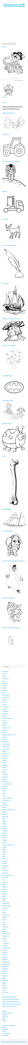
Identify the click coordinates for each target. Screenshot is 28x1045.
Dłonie (4, 716)
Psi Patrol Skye (7, 531)
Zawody (4, 987)
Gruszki (4, 737)
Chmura (4, 1027)
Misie (4, 819)
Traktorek (5, 134)
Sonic (4, 922)
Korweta (5, 283)
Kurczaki (5, 786)
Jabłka (4, 751)
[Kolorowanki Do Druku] (14, 5)
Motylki (4, 828)
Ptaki (3, 884)
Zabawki (5, 976)
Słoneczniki (5, 915)
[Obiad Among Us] (14, 129)
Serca (4, 910)
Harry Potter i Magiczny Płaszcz (13, 561)
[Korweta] (14, 313)
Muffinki (5, 831)
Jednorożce (5, 753)
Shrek (4, 912)
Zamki (4, 985)
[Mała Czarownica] (14, 622)
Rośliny (4, 894)
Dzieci (4, 725)
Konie (4, 767)
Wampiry (5, 957)
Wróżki (4, 971)
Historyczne (6, 746)
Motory (4, 823)
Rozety (4, 898)
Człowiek (5, 711)
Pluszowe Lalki (7, 400)
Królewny (5, 774)
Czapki (4, 704)
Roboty (4, 891)
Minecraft (5, 817)
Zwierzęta (5, 992)
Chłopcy (4, 699)
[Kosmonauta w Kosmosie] (14, 186)
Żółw (4, 1019)
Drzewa (4, 723)
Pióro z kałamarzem (9, 245)
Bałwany (5, 683)
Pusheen (5, 887)
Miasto (4, 812)
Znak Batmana (7, 376)
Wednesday (6, 962)
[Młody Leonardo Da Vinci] (14, 340)
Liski (3, 795)
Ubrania (4, 955)
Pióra (4, 856)
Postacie (5, 873)
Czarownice (6, 706)
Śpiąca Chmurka (7, 1013)
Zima (3, 990)
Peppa (4, 847)
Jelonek (5, 219)
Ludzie (4, 802)
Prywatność (23, 1042)
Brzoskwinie (6, 697)
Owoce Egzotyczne (8, 845)
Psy (3, 880)
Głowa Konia (6, 1033)
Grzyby (4, 739)
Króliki (4, 779)
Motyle (4, 826)
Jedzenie (5, 756)
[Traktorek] (14, 156)
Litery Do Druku (7, 798)
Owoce (4, 842)
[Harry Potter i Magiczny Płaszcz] (14, 593)
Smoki (4, 919)
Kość (4, 456)
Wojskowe (5, 969)
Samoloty (5, 908)
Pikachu (4, 852)
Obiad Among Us (8, 113)
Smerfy (4, 917)
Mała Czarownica (8, 598)
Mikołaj (4, 814)
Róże (3, 896)
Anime (4, 674)
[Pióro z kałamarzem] (14, 278)
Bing (3, 692)
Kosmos (4, 770)
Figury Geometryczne (9, 735)
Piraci (4, 47)
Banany (4, 685)
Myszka (4, 1015)
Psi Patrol (5, 877)
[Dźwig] (14, 214)
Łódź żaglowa (7, 509)
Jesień (4, 760)
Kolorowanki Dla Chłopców (10, 1001)
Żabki (4, 978)
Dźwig (4, 191)
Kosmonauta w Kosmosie (11, 161)
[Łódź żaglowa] (14, 526)
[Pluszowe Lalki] (14, 418)
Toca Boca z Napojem (8, 1025)
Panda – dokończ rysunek (11, 627)
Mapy (4, 807)
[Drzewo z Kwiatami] (14, 370)
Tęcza (4, 941)
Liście (4, 793)
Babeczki (5, 1017)
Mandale (5, 805)
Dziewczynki (6, 728)
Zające (4, 983)
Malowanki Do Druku (8, 1006)
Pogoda (4, 861)
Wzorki (4, 973)
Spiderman (5, 927)
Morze (4, 821)
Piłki (3, 854)
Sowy (4, 924)
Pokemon (5, 866)
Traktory (5, 945)
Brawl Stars (5, 695)
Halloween (5, 742)
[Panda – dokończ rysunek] (14, 650)
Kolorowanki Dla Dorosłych (10, 999)
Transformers (6, 948)
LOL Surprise (6, 800)
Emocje (4, 730)
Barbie (4, 688)
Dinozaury (5, 713)
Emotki (4, 732)
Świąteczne (5, 936)
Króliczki (5, 777)
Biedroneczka (7, 423)
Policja (4, 868)
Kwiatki (4, 788)
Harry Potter (6, 744)
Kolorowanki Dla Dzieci (9, 997)
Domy (4, 721)
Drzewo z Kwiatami (9, 345)
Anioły (4, 676)
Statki (4, 931)
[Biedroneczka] (14, 451)
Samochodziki (6, 905)
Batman (4, 690)
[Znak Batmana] (14, 395)
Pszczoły (5, 882)
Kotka (4, 1011)
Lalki (3, 791)
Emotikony (5, 1035)
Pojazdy (4, 863)
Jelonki (4, 758)
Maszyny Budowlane (8, 809)
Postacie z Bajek (7, 875)
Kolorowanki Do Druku (9, 1042)
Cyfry (4, 702)
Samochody (5, 903)
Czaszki (4, 709)
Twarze (4, 950)
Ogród (4, 838)
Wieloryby (5, 966)
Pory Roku (5, 870)
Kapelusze (5, 765)
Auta (3, 681)
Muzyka (4, 833)
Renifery (5, 889)
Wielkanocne (6, 964)
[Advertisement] (14, 25)
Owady (4, 840)
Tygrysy (4, 952)
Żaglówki (5, 980)
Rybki (4, 901)
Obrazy (4, 835)
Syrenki (4, 938)
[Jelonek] (14, 240)
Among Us (5, 671)
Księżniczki (5, 781)
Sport (4, 929)
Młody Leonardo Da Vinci (11, 319)
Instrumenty (6, 749)
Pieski (4, 849)
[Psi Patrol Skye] (14, 556)
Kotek (4, 1031)
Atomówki (5, 678)
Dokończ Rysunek (7, 718)
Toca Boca (5, 943)
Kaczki (4, 763)
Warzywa (5, 959)
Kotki (4, 772)
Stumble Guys (6, 934)
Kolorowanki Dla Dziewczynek (11, 1004)
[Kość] (14, 504)
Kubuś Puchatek (7, 784)
